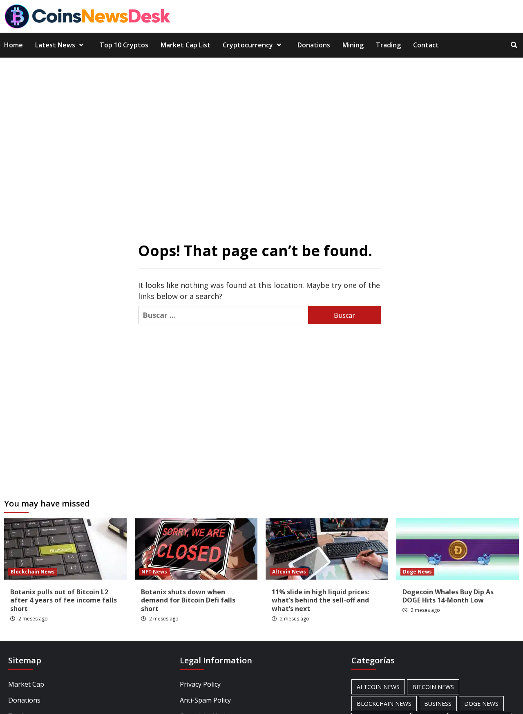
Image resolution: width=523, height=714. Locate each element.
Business (437, 703)
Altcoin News (289, 571)
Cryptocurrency (248, 44)
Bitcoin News (433, 687)
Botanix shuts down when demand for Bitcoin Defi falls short (188, 600)
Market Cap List (185, 44)
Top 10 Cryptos (124, 44)
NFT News (154, 571)
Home (13, 44)
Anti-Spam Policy (205, 700)
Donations (313, 44)
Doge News (417, 571)
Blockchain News (33, 571)
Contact (426, 44)
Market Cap (26, 684)
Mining (353, 44)
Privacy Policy (200, 684)
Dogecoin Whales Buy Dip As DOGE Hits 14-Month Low (448, 596)
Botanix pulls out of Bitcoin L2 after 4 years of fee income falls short (63, 600)
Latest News (55, 44)
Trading (388, 44)
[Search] (514, 45)
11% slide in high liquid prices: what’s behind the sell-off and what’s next (320, 600)
